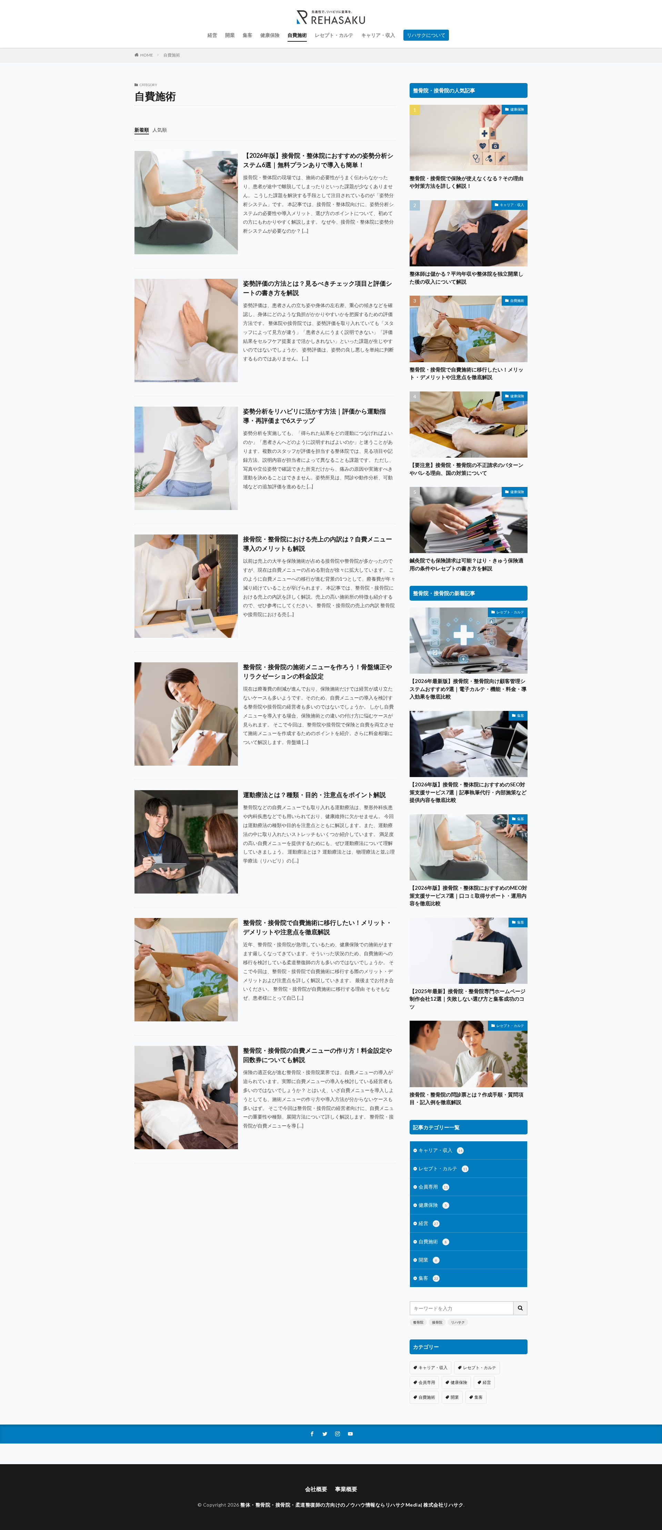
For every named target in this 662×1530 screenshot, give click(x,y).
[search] (521, 1308)
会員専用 (433, 1187)
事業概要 (346, 1489)
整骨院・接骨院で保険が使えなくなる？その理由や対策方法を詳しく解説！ (466, 182)
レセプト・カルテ (334, 35)
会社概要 (316, 1489)
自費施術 (297, 35)
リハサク (458, 1322)
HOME (146, 55)
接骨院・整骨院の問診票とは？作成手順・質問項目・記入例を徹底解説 (466, 1098)
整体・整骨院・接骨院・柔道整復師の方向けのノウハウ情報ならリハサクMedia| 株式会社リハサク (351, 1505)
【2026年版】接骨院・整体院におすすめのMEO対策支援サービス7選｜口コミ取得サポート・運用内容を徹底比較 (468, 895)
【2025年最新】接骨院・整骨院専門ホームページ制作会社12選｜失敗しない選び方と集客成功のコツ (467, 999)
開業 (230, 35)
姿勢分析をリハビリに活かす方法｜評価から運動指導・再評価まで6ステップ (314, 415)
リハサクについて (426, 35)
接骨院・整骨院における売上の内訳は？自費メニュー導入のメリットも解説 (317, 543)
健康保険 (270, 35)
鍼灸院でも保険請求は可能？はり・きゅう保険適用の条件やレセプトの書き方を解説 (466, 564)
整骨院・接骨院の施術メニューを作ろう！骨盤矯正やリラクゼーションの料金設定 (317, 671)
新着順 (141, 130)
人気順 (159, 130)
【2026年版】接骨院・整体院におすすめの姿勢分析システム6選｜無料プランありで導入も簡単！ (318, 160)
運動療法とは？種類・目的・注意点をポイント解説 (314, 794)
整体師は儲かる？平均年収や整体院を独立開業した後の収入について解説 (466, 278)
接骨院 (437, 1322)
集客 (247, 35)
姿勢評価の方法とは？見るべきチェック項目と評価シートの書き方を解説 (317, 287)
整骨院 (418, 1322)
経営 (212, 35)
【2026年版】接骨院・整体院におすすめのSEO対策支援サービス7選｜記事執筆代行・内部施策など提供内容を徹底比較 (468, 792)
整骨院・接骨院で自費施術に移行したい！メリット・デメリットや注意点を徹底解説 (317, 927)
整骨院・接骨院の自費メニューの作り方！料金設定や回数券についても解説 (317, 1055)
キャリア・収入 (378, 35)
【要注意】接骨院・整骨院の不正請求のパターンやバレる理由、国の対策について (466, 469)
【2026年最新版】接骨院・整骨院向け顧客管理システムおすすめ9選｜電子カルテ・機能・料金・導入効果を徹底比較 (468, 689)
